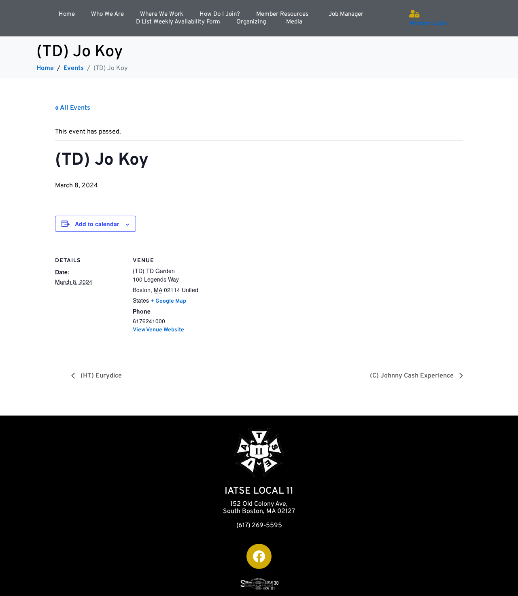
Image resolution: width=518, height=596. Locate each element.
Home (67, 14)
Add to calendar (97, 224)
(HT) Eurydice (100, 376)
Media (294, 22)
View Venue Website (158, 330)
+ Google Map (168, 301)
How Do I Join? (220, 14)
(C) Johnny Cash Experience (412, 376)
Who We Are (107, 14)
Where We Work (161, 14)
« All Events (72, 108)
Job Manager (346, 14)
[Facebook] (259, 556)
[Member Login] (414, 14)
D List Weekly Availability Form (178, 22)
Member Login (429, 23)
